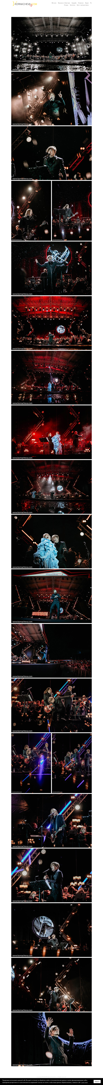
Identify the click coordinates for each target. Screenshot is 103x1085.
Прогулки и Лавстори (64, 3)
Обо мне (54, 3)
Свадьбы (74, 3)
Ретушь (66, 5)
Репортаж (81, 3)
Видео (87, 3)
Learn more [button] (84, 1082)
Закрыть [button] (97, 1081)
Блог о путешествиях (83, 5)
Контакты (72, 5)
